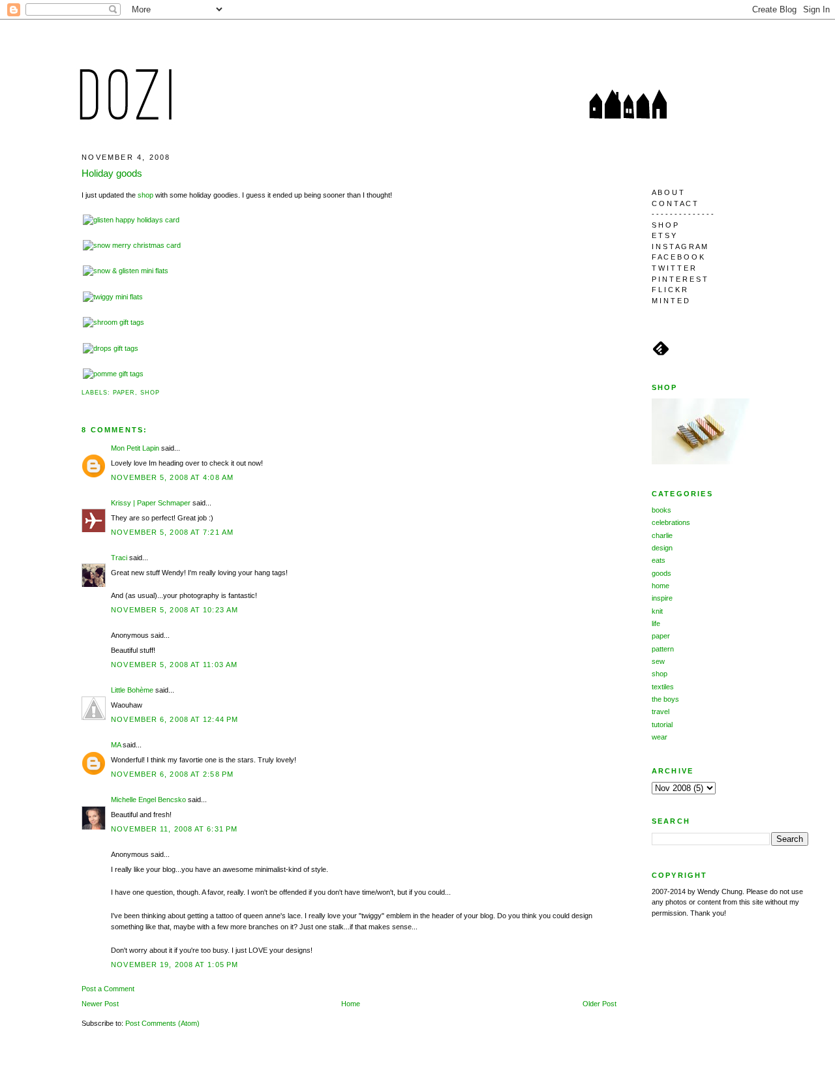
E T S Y (664, 235)
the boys (665, 699)
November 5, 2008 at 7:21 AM (172, 532)
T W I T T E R (673, 268)
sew (658, 661)
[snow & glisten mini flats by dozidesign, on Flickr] (126, 271)
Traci (119, 557)
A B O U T (668, 192)
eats (658, 560)
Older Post (599, 1004)
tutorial (662, 724)
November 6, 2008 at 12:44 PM (174, 719)
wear (659, 737)
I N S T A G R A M (679, 246)
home (660, 586)
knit (657, 611)
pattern (663, 649)
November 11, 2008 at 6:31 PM (174, 829)
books (661, 510)
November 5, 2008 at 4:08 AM (172, 477)
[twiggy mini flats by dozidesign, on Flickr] (113, 297)
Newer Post (100, 1004)
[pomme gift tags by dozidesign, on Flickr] (113, 374)
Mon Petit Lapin (135, 448)
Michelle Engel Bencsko (148, 799)
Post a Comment (108, 989)
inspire (662, 598)
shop (145, 195)
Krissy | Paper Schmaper (150, 503)
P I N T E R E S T (679, 279)
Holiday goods (112, 173)
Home (350, 1004)
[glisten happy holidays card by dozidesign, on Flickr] (131, 220)
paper (124, 392)
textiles (663, 687)
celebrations (671, 522)
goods (661, 573)
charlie (662, 535)
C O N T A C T (674, 203)
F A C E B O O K (678, 257)
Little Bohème (132, 690)
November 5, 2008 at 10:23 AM (174, 610)
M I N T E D (670, 301)
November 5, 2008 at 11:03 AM (174, 664)
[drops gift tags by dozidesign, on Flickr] (111, 348)
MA (116, 745)
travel (660, 711)
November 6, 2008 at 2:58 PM (172, 774)
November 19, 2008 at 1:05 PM (174, 964)
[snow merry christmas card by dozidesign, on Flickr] (132, 245)
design (662, 548)
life (656, 623)
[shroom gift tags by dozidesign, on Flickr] (113, 322)
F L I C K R (669, 289)
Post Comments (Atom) (162, 1023)
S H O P (665, 225)
